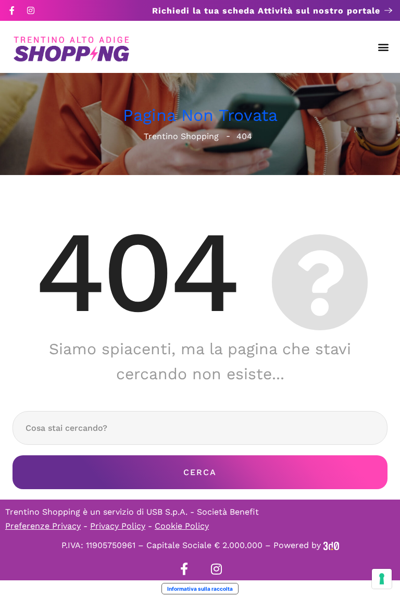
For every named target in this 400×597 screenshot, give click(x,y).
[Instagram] (31, 10)
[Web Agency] (331, 545)
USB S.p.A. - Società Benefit (202, 512)
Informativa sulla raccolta (200, 589)
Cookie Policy (182, 526)
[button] (383, 47)
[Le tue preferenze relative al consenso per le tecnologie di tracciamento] (382, 579)
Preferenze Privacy (43, 526)
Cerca (200, 472)
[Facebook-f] (12, 10)
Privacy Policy (117, 526)
